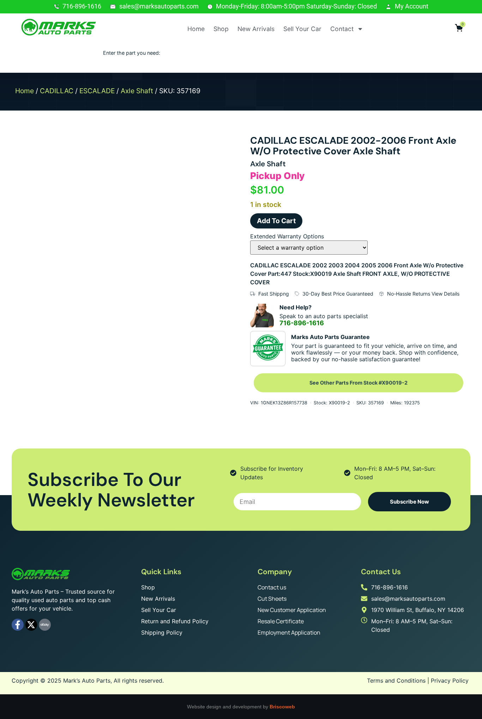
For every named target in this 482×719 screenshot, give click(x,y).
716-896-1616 (301, 323)
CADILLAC (56, 91)
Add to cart (276, 220)
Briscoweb (282, 706)
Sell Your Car (302, 28)
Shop (221, 28)
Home (196, 28)
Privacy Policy (450, 680)
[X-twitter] (31, 625)
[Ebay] (45, 625)
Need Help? (295, 307)
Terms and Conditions (396, 680)
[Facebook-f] (18, 625)
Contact (342, 28)
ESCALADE (97, 91)
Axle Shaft (137, 91)
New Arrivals (256, 28)
